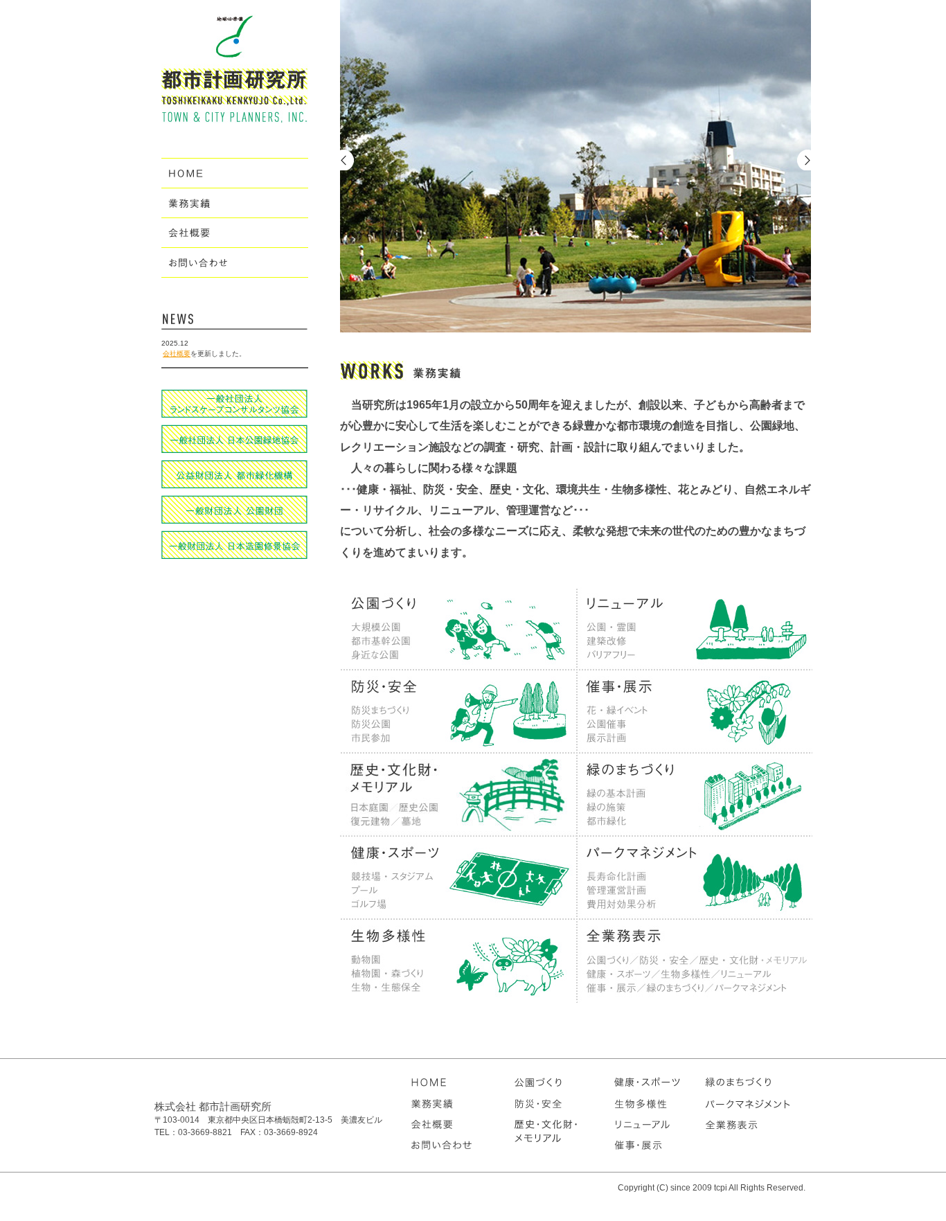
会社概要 (176, 353)
